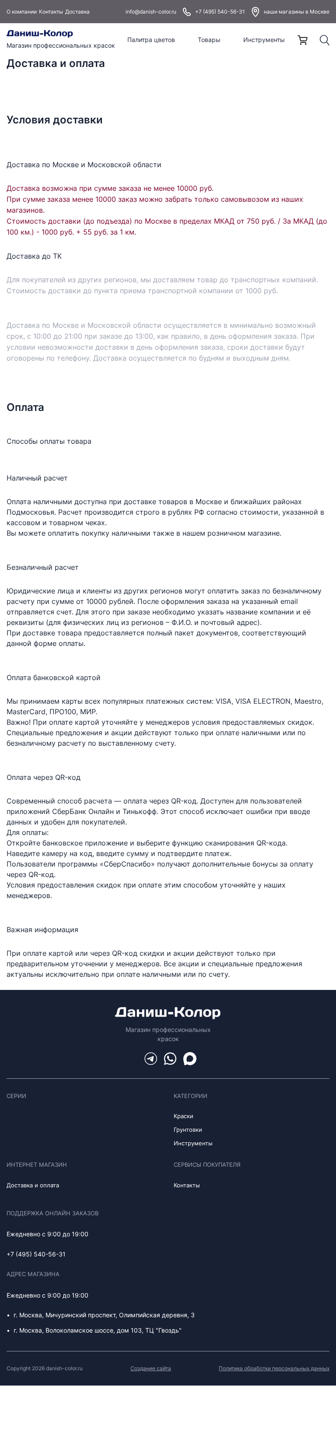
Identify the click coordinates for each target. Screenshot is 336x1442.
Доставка (77, 11)
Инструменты (264, 39)
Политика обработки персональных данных (274, 1368)
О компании (22, 11)
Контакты (51, 11)
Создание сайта (150, 1368)
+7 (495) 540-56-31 (220, 11)
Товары (209, 39)
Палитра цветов (151, 39)
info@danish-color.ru (151, 11)
